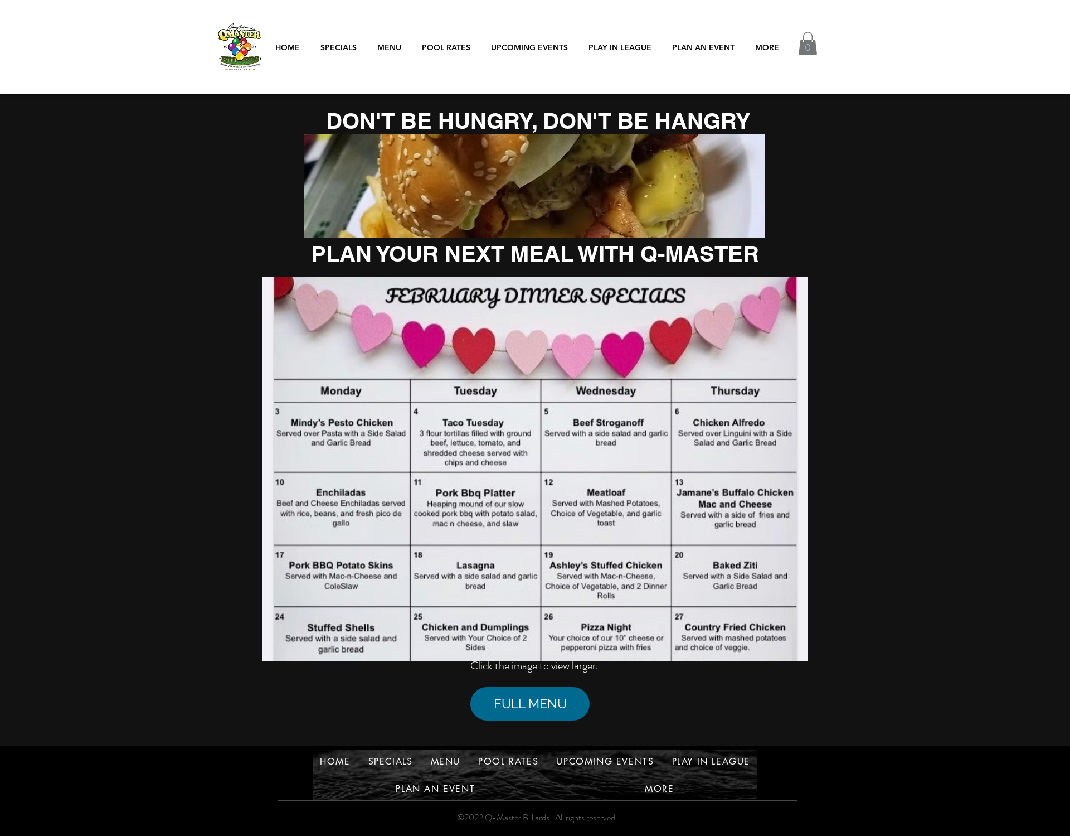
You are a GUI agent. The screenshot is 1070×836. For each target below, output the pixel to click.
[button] (620, 47)
